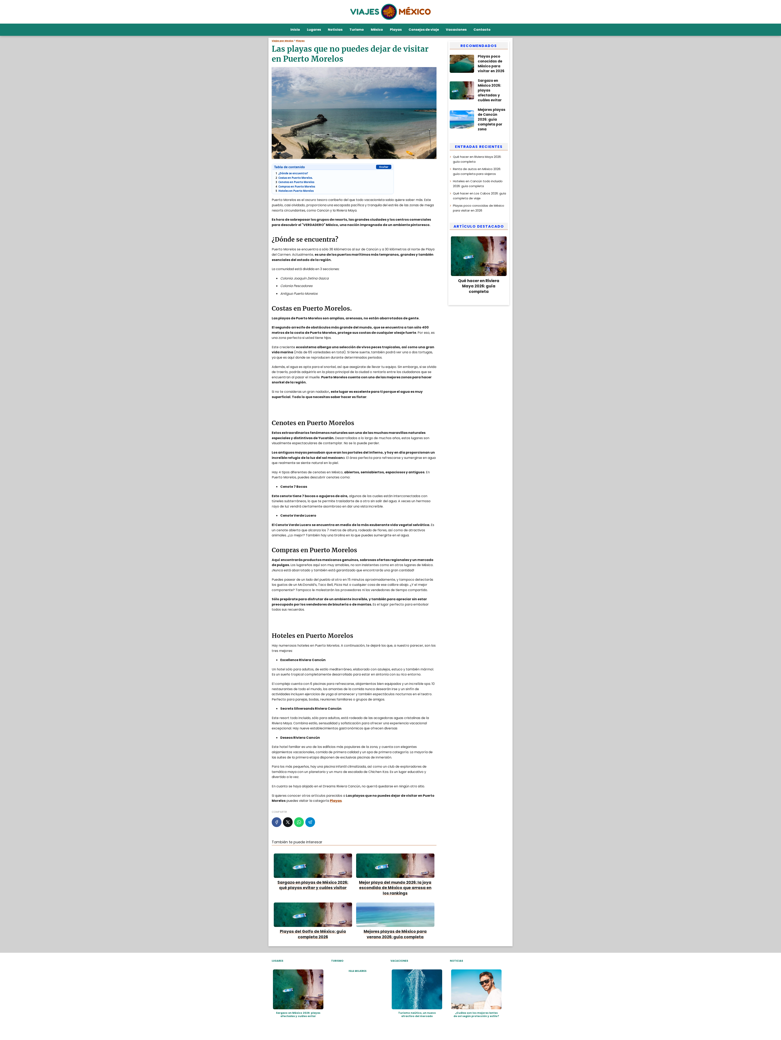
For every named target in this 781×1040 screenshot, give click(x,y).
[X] (288, 822)
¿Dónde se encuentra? (292, 173)
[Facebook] (276, 822)
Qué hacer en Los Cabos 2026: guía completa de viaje (479, 195)
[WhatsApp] (299, 822)
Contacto (482, 29)
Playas (396, 29)
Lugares (314, 29)
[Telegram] (310, 822)
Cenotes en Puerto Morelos (295, 182)
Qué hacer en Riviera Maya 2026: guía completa (477, 159)
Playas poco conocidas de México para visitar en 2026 (478, 207)
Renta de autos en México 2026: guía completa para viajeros (477, 171)
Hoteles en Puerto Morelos (295, 191)
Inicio (295, 29)
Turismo (356, 29)
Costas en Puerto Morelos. (294, 178)
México (377, 29)
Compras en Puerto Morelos (295, 186)
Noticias (335, 29)
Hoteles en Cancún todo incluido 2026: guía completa (478, 183)
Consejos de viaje (424, 29)
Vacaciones (456, 29)
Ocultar (383, 167)
